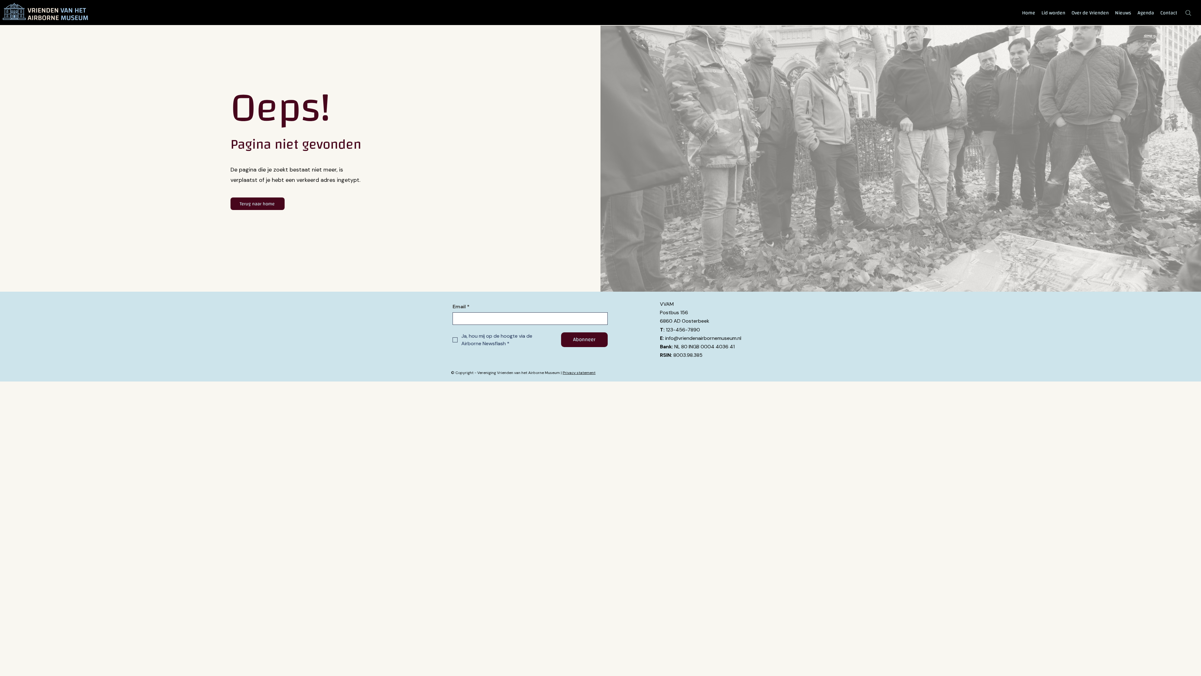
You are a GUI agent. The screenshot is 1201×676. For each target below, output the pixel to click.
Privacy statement (579, 372)
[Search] (1188, 12)
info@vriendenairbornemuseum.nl (703, 338)
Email (461, 307)
